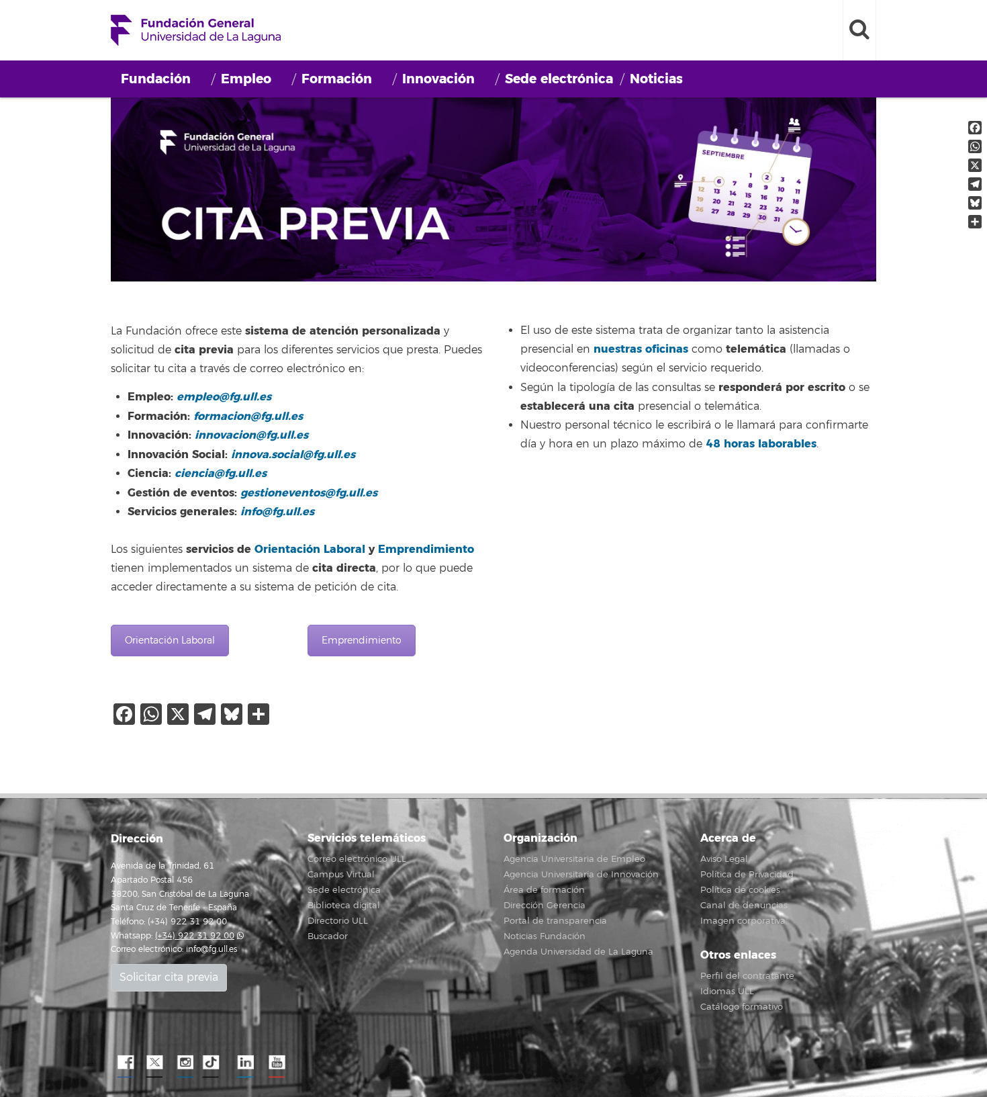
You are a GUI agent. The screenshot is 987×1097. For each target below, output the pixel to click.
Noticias (656, 79)
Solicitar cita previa (169, 977)
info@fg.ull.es (211, 950)
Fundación (156, 79)
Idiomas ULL (727, 991)
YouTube (275, 1063)
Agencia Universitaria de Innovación (581, 874)
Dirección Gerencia (544, 905)
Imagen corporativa (743, 921)
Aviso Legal (724, 859)
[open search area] (859, 30)
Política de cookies (740, 890)
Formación (336, 79)
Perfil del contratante (747, 976)
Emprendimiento (426, 549)
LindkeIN (245, 1063)
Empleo (246, 79)
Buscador (328, 936)
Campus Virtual (341, 874)
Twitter (154, 1063)
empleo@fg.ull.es (224, 397)
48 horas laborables (761, 444)
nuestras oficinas (641, 349)
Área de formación (544, 890)
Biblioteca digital (344, 905)
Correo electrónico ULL (357, 859)
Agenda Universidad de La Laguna (578, 952)
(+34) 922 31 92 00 (194, 936)
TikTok (214, 1063)
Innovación (438, 79)
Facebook (124, 1063)
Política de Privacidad (747, 874)
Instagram (184, 1063)
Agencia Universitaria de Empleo (574, 859)
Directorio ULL (338, 921)
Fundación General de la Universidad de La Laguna (196, 30)
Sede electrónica (559, 79)
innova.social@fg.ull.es (293, 454)
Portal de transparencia (555, 921)
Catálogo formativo (741, 1007)
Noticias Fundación (544, 936)
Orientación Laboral (309, 549)
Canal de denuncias (744, 905)
